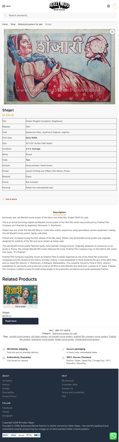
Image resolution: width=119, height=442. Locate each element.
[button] (114, 6)
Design (6, 388)
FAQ (64, 396)
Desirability (8, 392)
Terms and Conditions (73, 392)
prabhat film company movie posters (91, 336)
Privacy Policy (9, 396)
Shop (13, 24)
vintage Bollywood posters (87, 339)
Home (5, 24)
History (6, 384)
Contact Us (67, 388)
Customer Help (69, 384)
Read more (11, 321)
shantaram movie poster (42, 339)
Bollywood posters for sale (30, 24)
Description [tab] (59, 212)
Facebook (7, 408)
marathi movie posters (19, 336)
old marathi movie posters (61, 336)
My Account (68, 380)
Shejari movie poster (64, 339)
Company (7, 380)
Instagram (7, 415)
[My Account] (108, 6)
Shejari (6, 312)
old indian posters (39, 336)
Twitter (5, 412)
